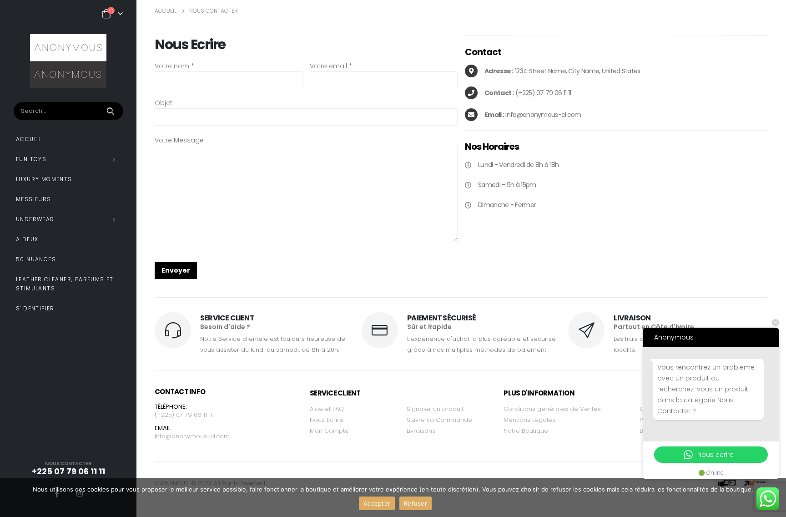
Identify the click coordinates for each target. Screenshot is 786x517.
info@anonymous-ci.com (192, 436)
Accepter (376, 503)
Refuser (415, 503)
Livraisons (421, 430)
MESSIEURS (33, 199)
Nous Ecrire (326, 420)
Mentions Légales (529, 420)
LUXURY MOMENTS (44, 179)
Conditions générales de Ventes (552, 409)
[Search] (112, 111)
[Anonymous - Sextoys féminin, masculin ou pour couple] (68, 61)
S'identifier (35, 308)
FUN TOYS (31, 159)
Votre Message (179, 140)
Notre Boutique (526, 430)
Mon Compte (329, 430)
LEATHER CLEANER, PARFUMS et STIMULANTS (65, 283)
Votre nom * (174, 66)
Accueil (29, 139)
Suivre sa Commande (439, 420)
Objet (163, 102)
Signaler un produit (435, 409)
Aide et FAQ (327, 409)
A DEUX (27, 239)
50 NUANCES (36, 259)
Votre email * (331, 66)
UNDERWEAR (35, 219)
